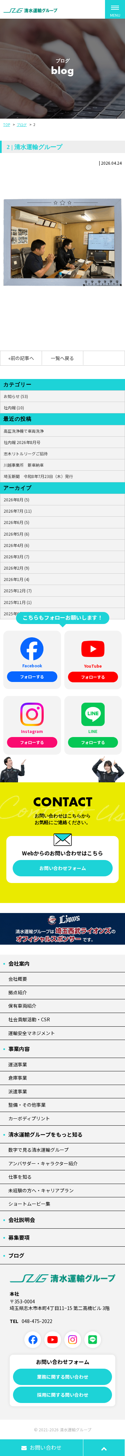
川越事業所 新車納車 (24, 465)
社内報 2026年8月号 (22, 442)
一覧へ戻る (62, 358)
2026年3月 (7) (16, 556)
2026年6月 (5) (16, 522)
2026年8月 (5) (16, 499)
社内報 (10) (14, 407)
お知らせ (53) (16, 396)
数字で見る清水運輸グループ (38, 1149)
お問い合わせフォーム (62, 868)
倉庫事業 (17, 1077)
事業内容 (19, 1049)
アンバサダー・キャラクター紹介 (43, 1163)
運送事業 (17, 1064)
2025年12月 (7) (18, 590)
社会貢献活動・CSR (29, 1019)
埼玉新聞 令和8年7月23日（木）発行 (38, 476)
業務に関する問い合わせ (62, 1376)
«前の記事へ (21, 358)
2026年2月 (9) (16, 568)
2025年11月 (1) (18, 602)
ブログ (22, 124)
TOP (6, 124)
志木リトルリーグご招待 (26, 453)
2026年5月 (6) (16, 534)
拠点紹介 (17, 992)
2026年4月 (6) (16, 545)
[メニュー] (115, 9)
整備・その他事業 (27, 1104)
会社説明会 (21, 1220)
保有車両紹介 (22, 1005)
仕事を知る (20, 1176)
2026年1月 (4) (16, 579)
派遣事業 (17, 1091)
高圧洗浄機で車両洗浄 (24, 431)
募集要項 (19, 1237)
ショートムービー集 (29, 1203)
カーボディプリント (29, 1118)
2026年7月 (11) (18, 511)
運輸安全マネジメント (31, 1033)
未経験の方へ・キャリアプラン (41, 1190)
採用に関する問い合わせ (62, 1394)
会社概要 (17, 978)
